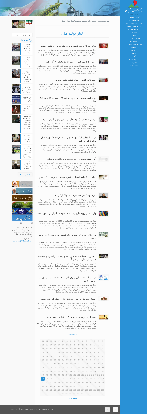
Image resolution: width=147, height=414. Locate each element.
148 (90, 375)
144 (43, 371)
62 (51, 352)
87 (79, 360)
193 (102, 386)
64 (43, 352)
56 (75, 352)
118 (82, 367)
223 (47, 390)
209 (102, 390)
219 (62, 390)
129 (102, 371)
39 (79, 349)
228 (70, 394)
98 (98, 364)
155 (62, 375)
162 (98, 379)
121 (70, 367)
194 (98, 386)
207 (47, 386)
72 (75, 356)
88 (75, 360)
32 (43, 345)
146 (98, 375)
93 (55, 360)
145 (102, 375)
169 (70, 379)
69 (86, 356)
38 (83, 349)
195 (94, 386)
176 (43, 379)
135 (78, 371)
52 (90, 352)
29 (55, 345)
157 (54, 375)
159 (47, 375)
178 (98, 382)
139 (62, 371)
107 (62, 364)
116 (90, 367)
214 (82, 390)
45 (55, 349)
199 (78, 386)
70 (83, 356)
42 (67, 349)
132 (90, 371)
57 (71, 352)
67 (94, 356)
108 (58, 364)
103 (78, 364)
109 (54, 364)
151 (78, 375)
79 (47, 356)
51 (94, 352)
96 (43, 360)
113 (102, 367)
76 (59, 356)
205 (54, 386)
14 (51, 341)
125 (54, 367)
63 (47, 352)
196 (90, 386)
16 (43, 341)
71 (79, 356)
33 (102, 349)
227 (74, 394)
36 (90, 349)
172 (58, 379)
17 (102, 345)
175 (47, 379)
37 (86, 349)
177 (102, 382)
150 (82, 375)
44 (59, 349)
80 (43, 356)
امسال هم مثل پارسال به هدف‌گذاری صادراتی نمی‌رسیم (68, 299)
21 (86, 345)
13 (55, 341)
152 (74, 375)
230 (62, 394)
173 (54, 379)
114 (98, 367)
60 (59, 352)
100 (90, 364)
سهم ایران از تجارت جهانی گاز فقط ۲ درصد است (71, 317)
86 (83, 360)
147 (94, 375)
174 (51, 379)
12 (59, 341)
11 (62, 341)
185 (70, 382)
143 (47, 371)
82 (98, 360)
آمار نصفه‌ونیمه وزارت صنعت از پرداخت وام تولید (71, 159)
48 (43, 349)
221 (54, 390)
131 (94, 371)
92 (59, 360)
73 (71, 356)
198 (82, 386)
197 (86, 386)
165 (86, 379)
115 (94, 367)
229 (66, 394)
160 (43, 375)
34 (98, 349)
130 (98, 371)
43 (63, 349)
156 (58, 375)
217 (70, 390)
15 (47, 341)
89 (71, 360)
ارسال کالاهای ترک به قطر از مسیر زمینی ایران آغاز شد (68, 119)
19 (94, 345)
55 (79, 352)
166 (82, 379)
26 (67, 345)
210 (98, 390)
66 (98, 356)
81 (102, 360)
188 (58, 382)
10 (67, 341)
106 (66, 364)
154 (66, 375)
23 (79, 345)
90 (67, 360)
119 (78, 367)
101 (86, 364)
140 (58, 371)
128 (43, 367)
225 (82, 394)
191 (47, 382)
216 (74, 390)
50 (98, 352)
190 (51, 382)
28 (59, 345)
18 (98, 345)
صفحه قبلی (72, 334)
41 (71, 349)
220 (58, 390)
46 (51, 349)
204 (58, 386)
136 (74, 371)
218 (66, 390)
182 (82, 382)
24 (75, 345)
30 (51, 345)
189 (54, 382)
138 (66, 371)
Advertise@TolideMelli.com (22, 241)
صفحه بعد (73, 398)
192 (43, 382)
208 (43, 386)
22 (83, 345)
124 (58, 367)
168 (74, 379)
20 (90, 345)
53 (86, 352)
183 (78, 382)
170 (66, 379)
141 (54, 371)
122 (66, 367)
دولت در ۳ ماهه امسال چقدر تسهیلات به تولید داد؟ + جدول (67, 177)
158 (51, 375)
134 (82, 371)
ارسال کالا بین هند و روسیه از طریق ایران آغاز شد (71, 61)
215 (78, 390)
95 (47, 360)
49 (102, 352)
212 (90, 390)
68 (90, 356)
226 (78, 394)
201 (70, 386)
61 (55, 352)
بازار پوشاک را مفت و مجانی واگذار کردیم (75, 195)
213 (86, 390)
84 (90, 360)
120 (74, 367)
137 (70, 371)
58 (67, 352)
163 (94, 379)
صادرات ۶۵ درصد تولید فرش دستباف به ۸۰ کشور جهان (68, 45)
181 (86, 382)
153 (70, 375)
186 (66, 382)
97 (102, 364)
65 (102, 356)
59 (63, 352)
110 (51, 364)
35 (94, 349)
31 (47, 345)
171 (62, 379)
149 (86, 375)
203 (62, 386)
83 (94, 360)
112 (43, 364)
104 (74, 364)
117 (86, 367)
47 (47, 349)
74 (67, 356)
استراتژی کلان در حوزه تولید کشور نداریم (75, 80)
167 (78, 379)
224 (43, 390)
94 (51, 360)
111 (47, 364)
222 (51, 390)
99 (94, 364)
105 (70, 364)
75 (63, 356)
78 (51, 356)
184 (74, 382)
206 (51, 386)
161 (102, 379)
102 (82, 364)
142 (51, 371)
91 (63, 360)
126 (51, 367)
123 (62, 367)
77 (55, 356)
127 (47, 367)
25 (71, 345)
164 (90, 379)
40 (75, 349)
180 (90, 382)
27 (63, 345)
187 (62, 382)
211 (94, 390)
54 (83, 352)
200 (74, 386)
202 (66, 386)
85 (86, 360)
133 (86, 371)
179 (94, 382)
